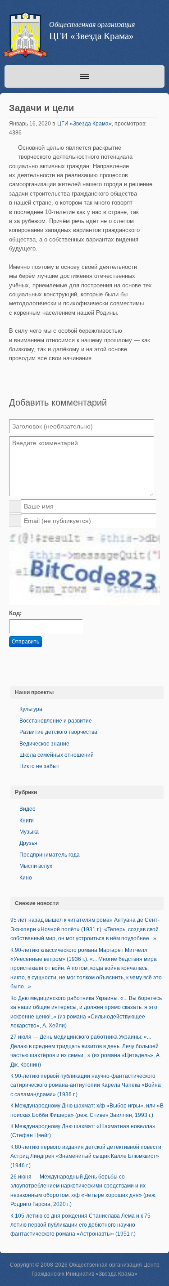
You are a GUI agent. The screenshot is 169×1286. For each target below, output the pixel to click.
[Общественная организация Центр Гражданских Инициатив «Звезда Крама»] (24, 37)
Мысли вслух (35, 866)
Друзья (28, 843)
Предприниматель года (49, 855)
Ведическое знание (44, 744)
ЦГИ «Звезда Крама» (84, 124)
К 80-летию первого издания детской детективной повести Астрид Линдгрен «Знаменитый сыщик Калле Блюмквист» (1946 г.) (85, 1156)
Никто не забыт (39, 766)
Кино (25, 878)
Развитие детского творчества (58, 732)
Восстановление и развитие (55, 721)
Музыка (29, 832)
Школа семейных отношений (56, 755)
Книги (26, 820)
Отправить (25, 642)
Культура (30, 709)
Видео (27, 809)
